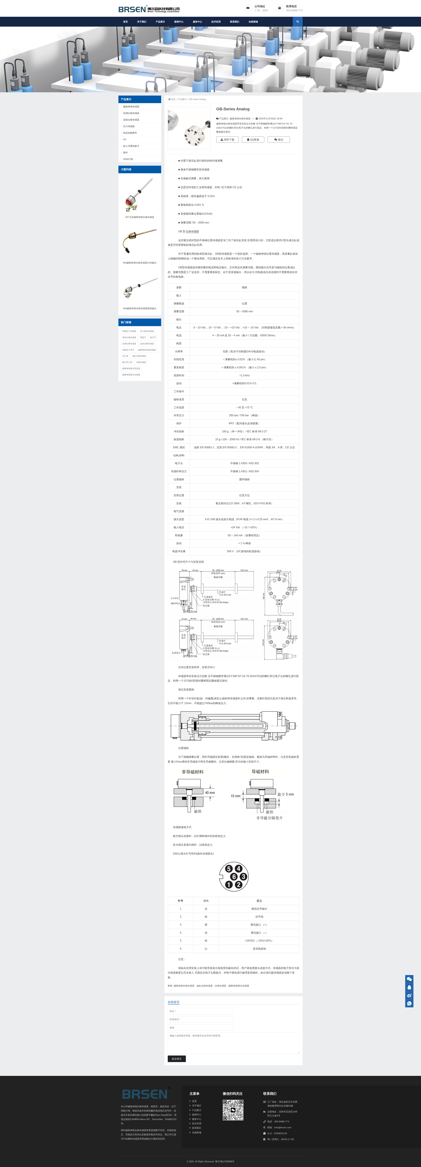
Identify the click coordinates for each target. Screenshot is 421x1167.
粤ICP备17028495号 (224, 1161)
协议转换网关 (130, 133)
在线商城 (253, 21)
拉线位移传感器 (147, 344)
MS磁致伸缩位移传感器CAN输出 (140, 262)
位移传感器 (192, 231)
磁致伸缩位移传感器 (240, 118)
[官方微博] (409, 995)
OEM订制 (128, 159)
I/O (124, 139)
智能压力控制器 (129, 331)
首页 (125, 21)
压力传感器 (129, 126)
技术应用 (216, 21)
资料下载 (228, 139)
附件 (125, 152)
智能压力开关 (128, 350)
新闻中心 (179, 21)
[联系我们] (409, 987)
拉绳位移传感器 (131, 113)
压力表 (125, 356)
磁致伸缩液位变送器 (131, 368)
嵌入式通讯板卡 (131, 146)
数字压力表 (127, 362)
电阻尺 (143, 337)
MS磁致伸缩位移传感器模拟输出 (140, 308)
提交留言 (177, 1058)
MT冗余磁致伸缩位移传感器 (139, 217)
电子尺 (153, 337)
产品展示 (160, 21)
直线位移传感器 (131, 119)
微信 (280, 139)
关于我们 (141, 21)
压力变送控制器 (147, 331)
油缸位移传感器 (205, 985)
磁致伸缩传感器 (131, 106)
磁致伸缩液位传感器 (238, 985)
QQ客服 (254, 139)
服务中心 (197, 21)
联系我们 (234, 21)
